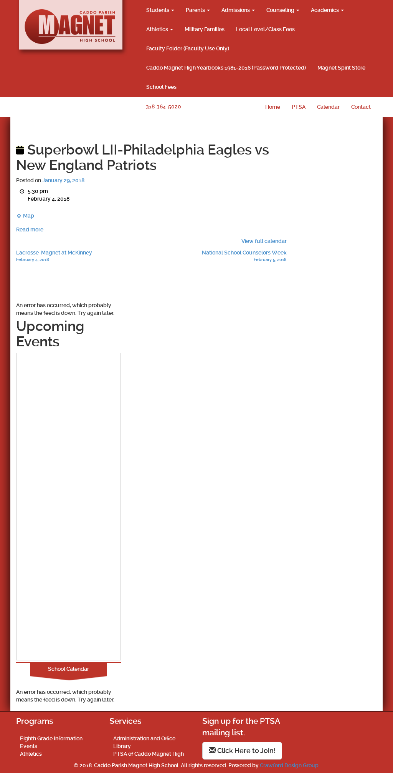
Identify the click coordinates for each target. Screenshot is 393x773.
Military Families (205, 29)
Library (122, 746)
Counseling (281, 10)
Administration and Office (144, 738)
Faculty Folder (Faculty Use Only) (187, 48)
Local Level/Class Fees (265, 29)
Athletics (157, 29)
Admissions (236, 10)
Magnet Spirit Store (341, 68)
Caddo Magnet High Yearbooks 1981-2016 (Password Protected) (226, 68)
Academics (325, 10)
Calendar (328, 107)
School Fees (161, 87)
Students (158, 10)
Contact (361, 107)
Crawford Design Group (289, 765)
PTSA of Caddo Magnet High (148, 754)
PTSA (298, 107)
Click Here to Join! (246, 750)
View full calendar (264, 241)
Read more (29, 229)
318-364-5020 (163, 106)
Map (25, 216)
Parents (196, 10)
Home (272, 107)
